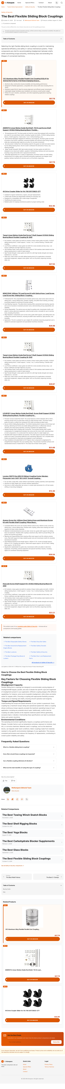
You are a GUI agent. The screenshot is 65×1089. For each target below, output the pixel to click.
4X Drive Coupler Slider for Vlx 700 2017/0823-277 (22, 191)
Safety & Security (6, 12)
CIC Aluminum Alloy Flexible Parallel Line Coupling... (23, 929)
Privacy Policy (48, 1064)
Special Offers (29, 2)
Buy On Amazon (29, 102)
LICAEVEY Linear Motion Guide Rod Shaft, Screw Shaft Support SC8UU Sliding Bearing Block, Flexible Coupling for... (29, 414)
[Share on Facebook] (12, 799)
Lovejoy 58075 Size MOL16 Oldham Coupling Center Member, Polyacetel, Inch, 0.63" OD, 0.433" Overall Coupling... (25, 477)
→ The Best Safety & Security (38, 652)
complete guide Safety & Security (27, 626)
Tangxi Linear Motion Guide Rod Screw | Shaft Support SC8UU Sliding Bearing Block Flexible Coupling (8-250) (28, 356)
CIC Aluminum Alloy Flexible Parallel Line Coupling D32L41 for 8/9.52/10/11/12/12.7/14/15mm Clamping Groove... (26, 80)
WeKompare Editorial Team (32, 20)
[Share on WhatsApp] (17, 799)
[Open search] (62, 3)
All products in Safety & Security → (43, 662)
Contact (41, 2)
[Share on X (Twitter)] (8, 799)
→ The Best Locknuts (10, 652)
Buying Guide (6, 889)
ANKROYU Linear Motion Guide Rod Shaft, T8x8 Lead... (23, 970)
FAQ (4, 892)
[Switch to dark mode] (57, 3)
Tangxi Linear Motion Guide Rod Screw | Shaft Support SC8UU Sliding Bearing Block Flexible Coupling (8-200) (28, 236)
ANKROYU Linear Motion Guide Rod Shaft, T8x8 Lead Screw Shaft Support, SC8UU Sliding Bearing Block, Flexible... (27, 129)
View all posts (15, 791)
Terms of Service (49, 1066)
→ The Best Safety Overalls (37, 645)
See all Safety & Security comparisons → (12, 865)
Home (19, 2)
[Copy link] (27, 799)
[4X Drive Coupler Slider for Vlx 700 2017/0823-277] (32, 998)
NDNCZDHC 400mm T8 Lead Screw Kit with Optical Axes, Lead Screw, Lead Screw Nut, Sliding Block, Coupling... (29, 294)
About (50, 2)
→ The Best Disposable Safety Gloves (14, 641)
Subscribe (56, 1042)
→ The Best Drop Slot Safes (37, 641)
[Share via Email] (22, 799)
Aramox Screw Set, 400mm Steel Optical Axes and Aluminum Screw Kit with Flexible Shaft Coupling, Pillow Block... (28, 521)
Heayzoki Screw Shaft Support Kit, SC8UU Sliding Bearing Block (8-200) (27, 585)
